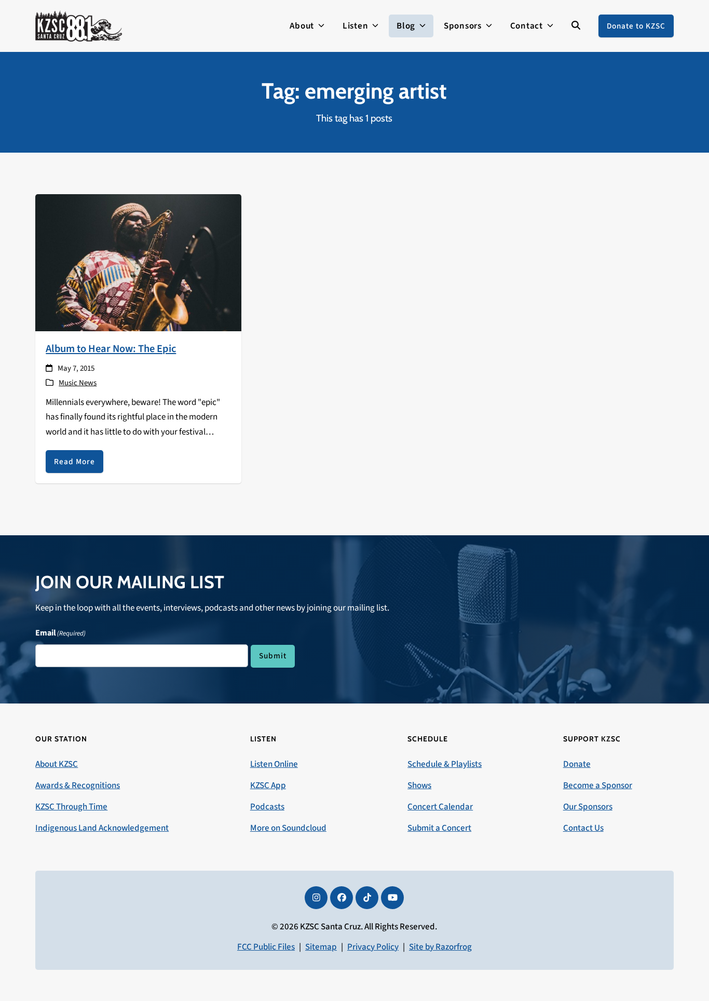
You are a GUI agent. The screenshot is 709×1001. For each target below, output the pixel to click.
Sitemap (321, 947)
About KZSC (56, 764)
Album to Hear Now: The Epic (111, 348)
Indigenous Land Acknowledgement (102, 828)
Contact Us (583, 828)
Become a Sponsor (597, 785)
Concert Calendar (440, 807)
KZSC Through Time (71, 807)
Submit (273, 655)
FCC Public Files (266, 947)
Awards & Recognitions (77, 785)
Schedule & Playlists (444, 764)
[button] (576, 26)
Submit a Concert (439, 828)
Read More (74, 461)
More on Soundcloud (288, 828)
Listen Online (274, 764)
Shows (419, 785)
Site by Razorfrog (440, 947)
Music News (78, 382)
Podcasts (267, 807)
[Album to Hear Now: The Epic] (138, 262)
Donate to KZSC (636, 26)
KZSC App (268, 785)
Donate (577, 764)
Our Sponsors (587, 807)
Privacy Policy (373, 947)
